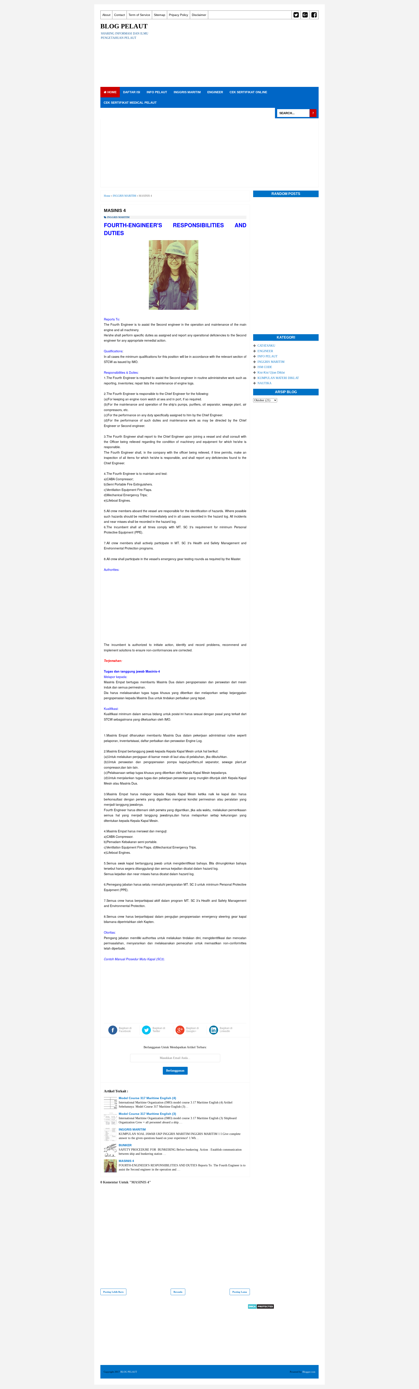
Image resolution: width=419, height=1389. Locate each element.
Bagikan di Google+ (192, 1030)
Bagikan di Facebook (125, 1030)
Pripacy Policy (178, 15)
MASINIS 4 (126, 1161)
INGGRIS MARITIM (187, 92)
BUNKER (125, 1145)
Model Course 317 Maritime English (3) (147, 1113)
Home (111, 92)
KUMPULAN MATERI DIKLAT (278, 378)
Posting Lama (239, 1292)
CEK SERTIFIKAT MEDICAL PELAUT (130, 102)
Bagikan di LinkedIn (226, 1030)
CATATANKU (266, 345)
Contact (119, 15)
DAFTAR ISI (131, 92)
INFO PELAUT (157, 92)
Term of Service (139, 15)
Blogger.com (308, 1371)
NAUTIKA (264, 383)
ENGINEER (215, 92)
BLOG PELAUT (124, 26)
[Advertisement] (239, 53)
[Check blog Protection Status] (261, 1308)
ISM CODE (265, 367)
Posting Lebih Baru (113, 1292)
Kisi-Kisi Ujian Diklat (271, 372)
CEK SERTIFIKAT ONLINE (248, 92)
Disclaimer (199, 15)
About (106, 15)
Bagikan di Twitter (159, 1030)
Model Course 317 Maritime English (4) (147, 1098)
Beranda (177, 1292)
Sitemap (159, 15)
